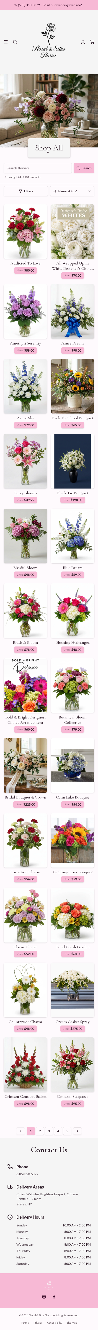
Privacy (38, 1322)
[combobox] (72, 191)
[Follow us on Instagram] (44, 1297)
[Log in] (83, 42)
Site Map (72, 1322)
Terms (25, 1322)
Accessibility (54, 1322)
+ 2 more (35, 1199)
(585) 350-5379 (29, 5)
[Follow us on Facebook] (54, 1297)
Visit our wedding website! (63, 5)
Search (87, 168)
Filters (28, 191)
